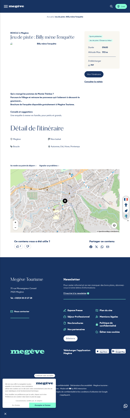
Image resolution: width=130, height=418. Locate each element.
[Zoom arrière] (15, 227)
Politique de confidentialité (108, 324)
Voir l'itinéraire (94, 74)
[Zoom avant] (15, 222)
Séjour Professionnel (79, 316)
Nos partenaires (76, 329)
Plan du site (106, 310)
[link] (102, 351)
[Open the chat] (125, 406)
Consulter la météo (93, 81)
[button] (6, 6)
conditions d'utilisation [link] (90, 392)
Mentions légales (109, 316)
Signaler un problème (48, 166)
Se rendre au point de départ (22, 166)
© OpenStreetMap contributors (108, 231)
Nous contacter (21, 311)
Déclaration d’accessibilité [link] (81, 385)
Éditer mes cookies (110, 331)
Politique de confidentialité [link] (58, 385)
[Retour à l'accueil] (16, 6)
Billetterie (70, 338)
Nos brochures (75, 323)
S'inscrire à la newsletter (75, 293)
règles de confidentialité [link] (66, 392)
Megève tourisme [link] (100, 385)
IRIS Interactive (80, 388)
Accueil (50, 17)
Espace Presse (75, 310)
